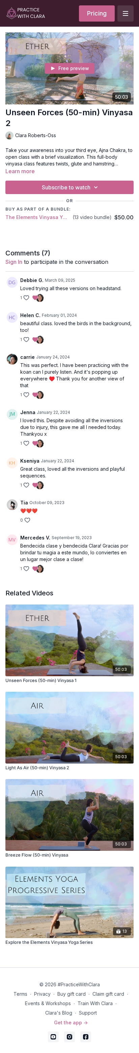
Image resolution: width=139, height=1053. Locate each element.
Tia (24, 502)
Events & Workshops (48, 1003)
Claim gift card (108, 994)
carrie (27, 357)
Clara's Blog (58, 1013)
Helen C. (30, 315)
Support (88, 1013)
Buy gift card (71, 994)
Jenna (27, 412)
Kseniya (29, 461)
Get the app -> (71, 1022)
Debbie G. (32, 280)
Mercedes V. (35, 537)
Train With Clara (95, 1003)
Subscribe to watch (66, 187)
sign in (13, 261)
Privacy (42, 994)
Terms (20, 994)
